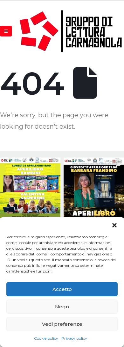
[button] (114, 225)
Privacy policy (74, 338)
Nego (62, 307)
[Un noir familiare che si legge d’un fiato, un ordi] (94, 187)
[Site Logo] (71, 31)
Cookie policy (46, 338)
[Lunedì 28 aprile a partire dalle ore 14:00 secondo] (30, 187)
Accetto (62, 289)
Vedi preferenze (62, 324)
